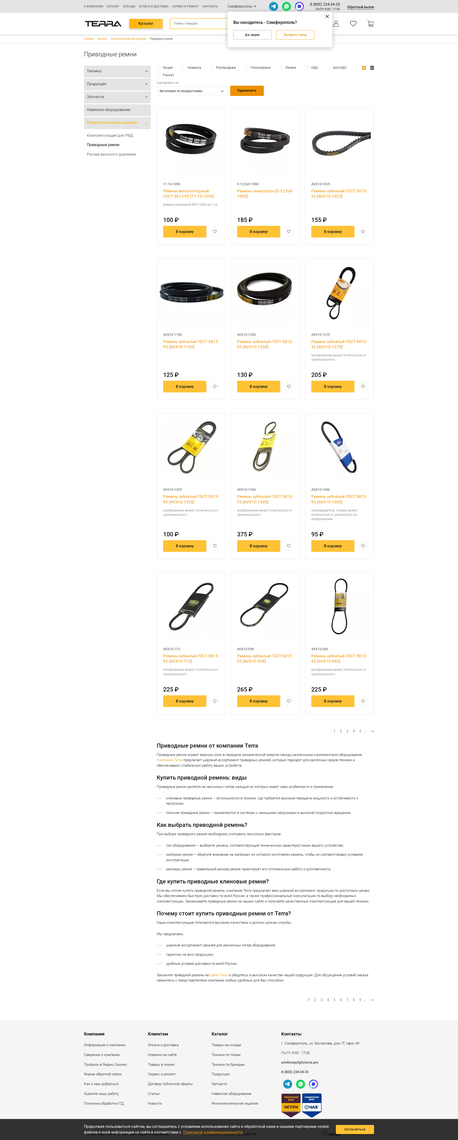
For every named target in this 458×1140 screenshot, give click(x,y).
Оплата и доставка (154, 6)
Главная (89, 38)
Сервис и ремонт (185, 6)
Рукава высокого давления (111, 154)
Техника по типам (226, 1055)
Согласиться (354, 1129)
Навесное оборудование (108, 109)
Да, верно (252, 35)
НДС (314, 67)
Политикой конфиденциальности (213, 1132)
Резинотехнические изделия (128, 38)
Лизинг (291, 67)
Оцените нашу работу (101, 1094)
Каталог (113, 6)
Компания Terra (169, 760)
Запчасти (95, 97)
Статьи (153, 1094)
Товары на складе (226, 1045)
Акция (168, 67)
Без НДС (340, 67)
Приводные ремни (103, 144)
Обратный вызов (360, 7)
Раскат (168, 75)
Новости (155, 1103)
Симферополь (240, 6)
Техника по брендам (228, 1064)
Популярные (261, 67)
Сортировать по (168, 82)
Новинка (194, 67)
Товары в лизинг (161, 1064)
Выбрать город (295, 35)
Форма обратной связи (102, 1074)
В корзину (185, 231)
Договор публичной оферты (170, 1084)
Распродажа (226, 67)
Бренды (129, 6)
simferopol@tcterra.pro (299, 1062)
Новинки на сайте (162, 1055)
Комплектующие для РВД (110, 135)
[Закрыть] (327, 16)
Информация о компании (104, 1045)
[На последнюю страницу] (372, 731)
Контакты (210, 6)
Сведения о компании (102, 1055)
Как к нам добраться (101, 1084)
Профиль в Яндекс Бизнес (105, 1064)
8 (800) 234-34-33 (325, 4)
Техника (94, 71)
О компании (93, 6)
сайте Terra (219, 975)
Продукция (96, 84)
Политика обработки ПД (104, 1103)
